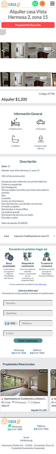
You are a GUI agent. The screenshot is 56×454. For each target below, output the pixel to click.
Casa (6, 236)
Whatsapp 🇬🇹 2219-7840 (15, 428)
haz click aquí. (41, 284)
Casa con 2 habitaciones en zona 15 (31, 236)
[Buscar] (42, 3)
